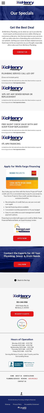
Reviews (24, 378)
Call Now (22, 264)
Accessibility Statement (31, 404)
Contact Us (22, 52)
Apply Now (22, 238)
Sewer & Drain (28, 376)
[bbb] (22, 393)
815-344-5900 (22, 302)
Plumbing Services (13, 378)
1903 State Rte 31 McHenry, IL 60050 (22, 307)
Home (12, 376)
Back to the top (24, 280)
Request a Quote (22, 314)
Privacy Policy (17, 404)
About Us (18, 376)
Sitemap (7, 404)
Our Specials (22, 13)
